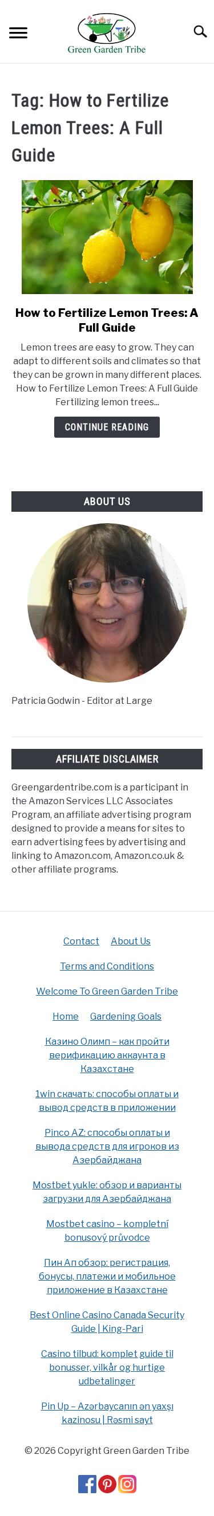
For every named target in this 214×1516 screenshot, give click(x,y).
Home (66, 1016)
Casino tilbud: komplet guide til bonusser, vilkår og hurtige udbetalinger (107, 1367)
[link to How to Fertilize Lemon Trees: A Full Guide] (107, 237)
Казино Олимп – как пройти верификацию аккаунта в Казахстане (107, 1055)
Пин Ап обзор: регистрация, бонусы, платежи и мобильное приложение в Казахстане (107, 1276)
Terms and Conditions (107, 966)
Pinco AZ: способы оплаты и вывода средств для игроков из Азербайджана (107, 1146)
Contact (81, 941)
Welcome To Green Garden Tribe (107, 991)
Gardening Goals (125, 1016)
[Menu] (18, 34)
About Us (131, 941)
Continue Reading (107, 427)
